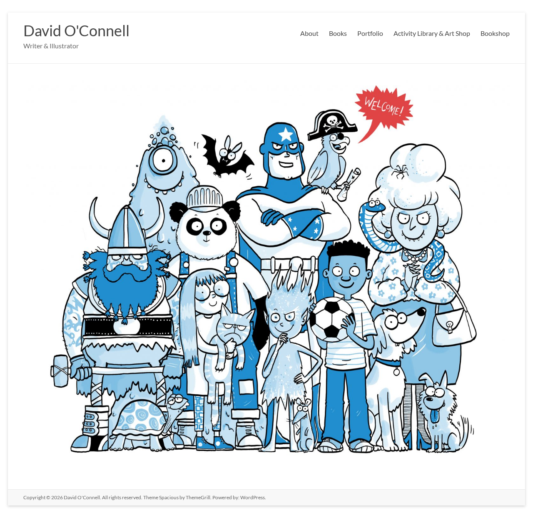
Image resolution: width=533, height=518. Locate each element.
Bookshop (495, 33)
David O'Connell (76, 30)
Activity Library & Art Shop (432, 33)
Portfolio (370, 33)
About (309, 33)
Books (338, 33)
